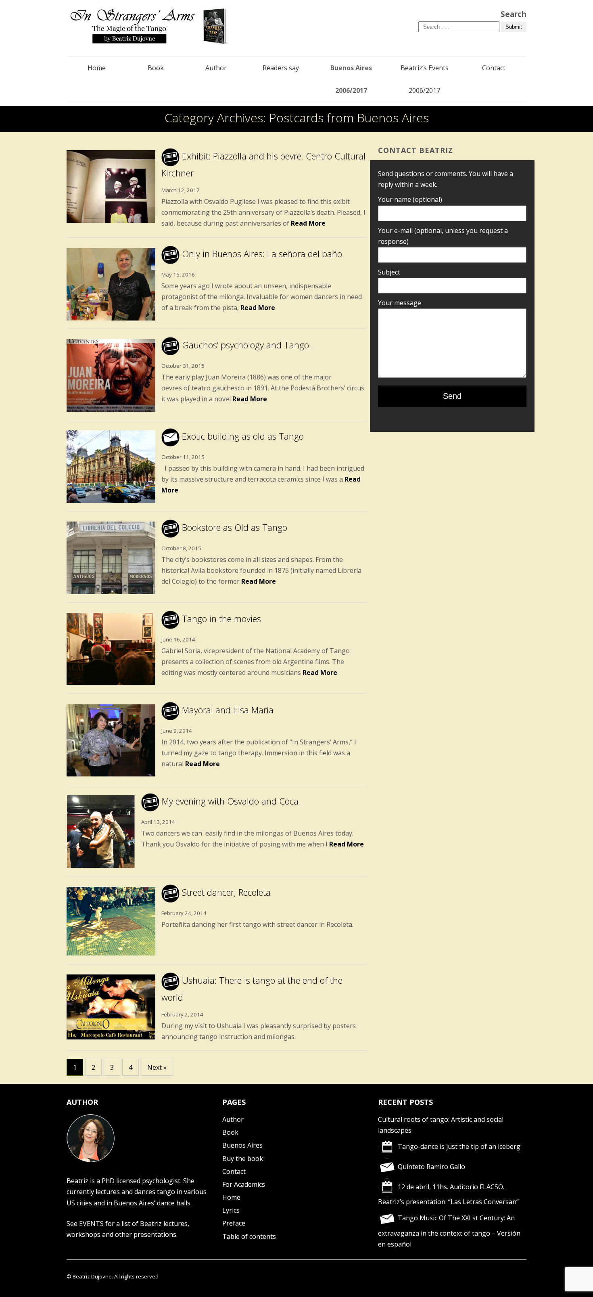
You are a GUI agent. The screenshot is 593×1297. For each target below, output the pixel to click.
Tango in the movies (220, 618)
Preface (233, 1223)
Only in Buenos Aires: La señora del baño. (262, 253)
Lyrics (231, 1210)
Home (97, 67)
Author (216, 67)
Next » (157, 1067)
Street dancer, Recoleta (225, 892)
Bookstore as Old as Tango (233, 527)
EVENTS (91, 1223)
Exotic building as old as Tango (242, 436)
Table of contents (249, 1236)
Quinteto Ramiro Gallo (430, 1166)
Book (156, 67)
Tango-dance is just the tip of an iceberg (458, 1146)
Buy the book (242, 1158)
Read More (308, 223)
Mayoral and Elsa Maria (227, 710)
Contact (493, 67)
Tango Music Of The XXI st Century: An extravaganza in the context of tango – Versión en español (449, 1230)
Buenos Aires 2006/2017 (351, 79)
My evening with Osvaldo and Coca (229, 801)
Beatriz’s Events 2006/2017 (425, 79)
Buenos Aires (242, 1145)
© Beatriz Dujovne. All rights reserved (113, 1276)
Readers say (281, 67)
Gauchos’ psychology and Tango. (245, 345)
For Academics (243, 1184)
